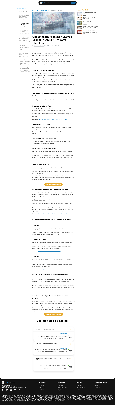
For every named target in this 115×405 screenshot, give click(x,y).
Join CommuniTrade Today (53, 314)
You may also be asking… (24, 61)
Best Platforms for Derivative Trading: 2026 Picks (24, 42)
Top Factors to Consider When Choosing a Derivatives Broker (24, 16)
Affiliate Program (61, 391)
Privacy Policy (42, 387)
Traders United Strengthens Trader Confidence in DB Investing (89, 23)
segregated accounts (64, 108)
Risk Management (45, 10)
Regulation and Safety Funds (25, 20)
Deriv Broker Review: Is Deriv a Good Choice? (24, 38)
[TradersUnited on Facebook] (2, 390)
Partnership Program (62, 387)
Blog (38, 10)
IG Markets (22, 45)
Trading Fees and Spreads (25, 24)
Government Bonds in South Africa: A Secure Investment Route (89, 14)
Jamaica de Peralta (39, 46)
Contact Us (97, 387)
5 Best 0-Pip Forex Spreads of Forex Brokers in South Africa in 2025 (54, 269)
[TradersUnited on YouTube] (15, 390)
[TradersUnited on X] (19, 390)
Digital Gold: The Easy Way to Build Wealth (90, 18)
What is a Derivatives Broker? (23, 12)
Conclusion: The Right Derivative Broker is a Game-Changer (23, 58)
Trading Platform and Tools (24, 34)
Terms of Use (42, 389)
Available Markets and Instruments (25, 27)
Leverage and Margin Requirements (24, 31)
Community (79, 385)
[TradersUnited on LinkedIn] (11, 390)
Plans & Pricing (61, 389)
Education (97, 385)
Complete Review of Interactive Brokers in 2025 (49, 251)
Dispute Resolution (80, 387)
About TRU (60, 385)
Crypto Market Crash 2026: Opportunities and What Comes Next (90, 32)
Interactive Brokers (24, 47)
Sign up (67, 2)
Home (33, 10)
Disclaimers (41, 391)
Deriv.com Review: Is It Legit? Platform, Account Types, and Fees (53, 213)
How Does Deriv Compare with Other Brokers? (23, 53)
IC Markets (22, 49)
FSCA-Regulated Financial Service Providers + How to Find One (53, 119)
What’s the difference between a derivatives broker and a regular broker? (25, 72)
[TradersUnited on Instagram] (7, 390)
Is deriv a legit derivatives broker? (24, 64)
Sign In (73, 2)
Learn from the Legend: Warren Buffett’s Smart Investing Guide (90, 27)
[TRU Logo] (45, 3)
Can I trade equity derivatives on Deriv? (25, 67)
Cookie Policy (42, 385)
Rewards (78, 389)
